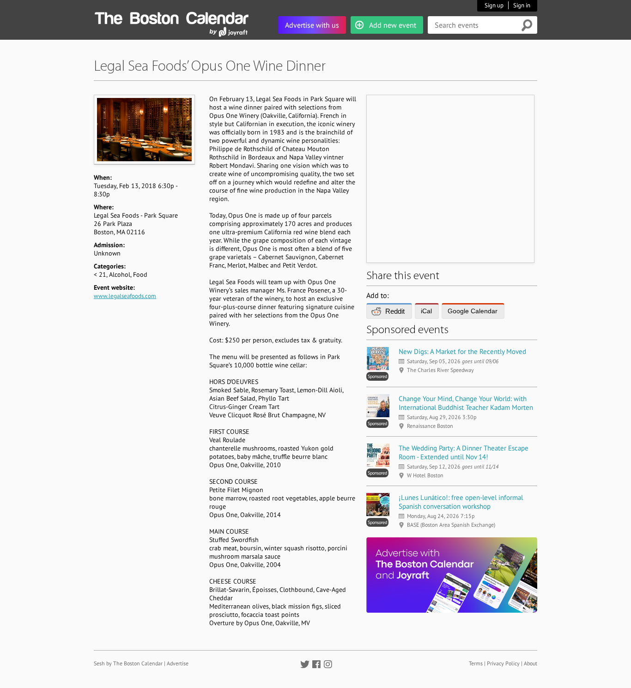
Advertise (177, 663)
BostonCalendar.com (171, 16)
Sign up (494, 5)
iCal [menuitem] (426, 311)
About (530, 663)
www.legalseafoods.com (125, 296)
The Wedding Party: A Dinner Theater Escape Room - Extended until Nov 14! (463, 452)
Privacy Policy (503, 663)
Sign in (521, 5)
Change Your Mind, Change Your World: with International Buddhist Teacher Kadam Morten (466, 403)
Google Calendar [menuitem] (473, 311)
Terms (476, 663)
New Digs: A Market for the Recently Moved (462, 351)
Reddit (395, 311)
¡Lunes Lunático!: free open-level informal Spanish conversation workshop (461, 502)
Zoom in (144, 129)
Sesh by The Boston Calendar (128, 663)
